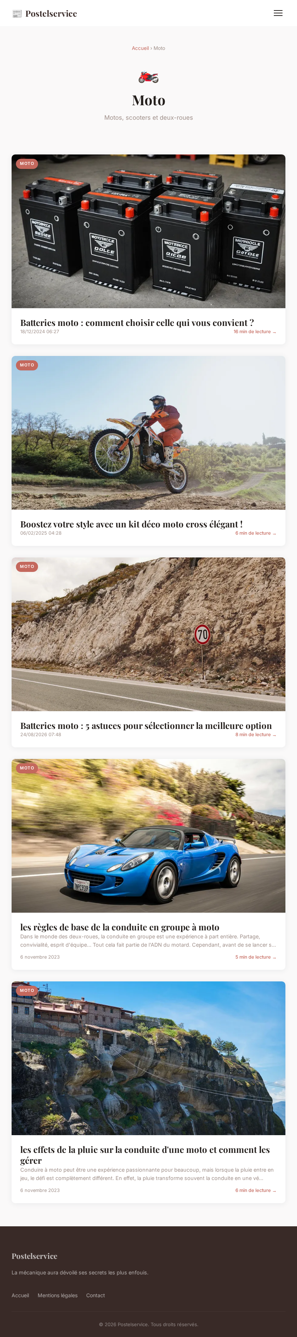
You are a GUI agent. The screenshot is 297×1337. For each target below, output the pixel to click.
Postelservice (44, 13)
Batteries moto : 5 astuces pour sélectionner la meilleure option (146, 725)
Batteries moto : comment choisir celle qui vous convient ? (137, 322)
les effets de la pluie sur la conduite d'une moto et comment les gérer (145, 1154)
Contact (95, 1295)
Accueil (140, 48)
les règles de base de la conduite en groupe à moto (119, 927)
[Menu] (278, 13)
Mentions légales (58, 1295)
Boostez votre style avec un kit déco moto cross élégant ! (131, 524)
